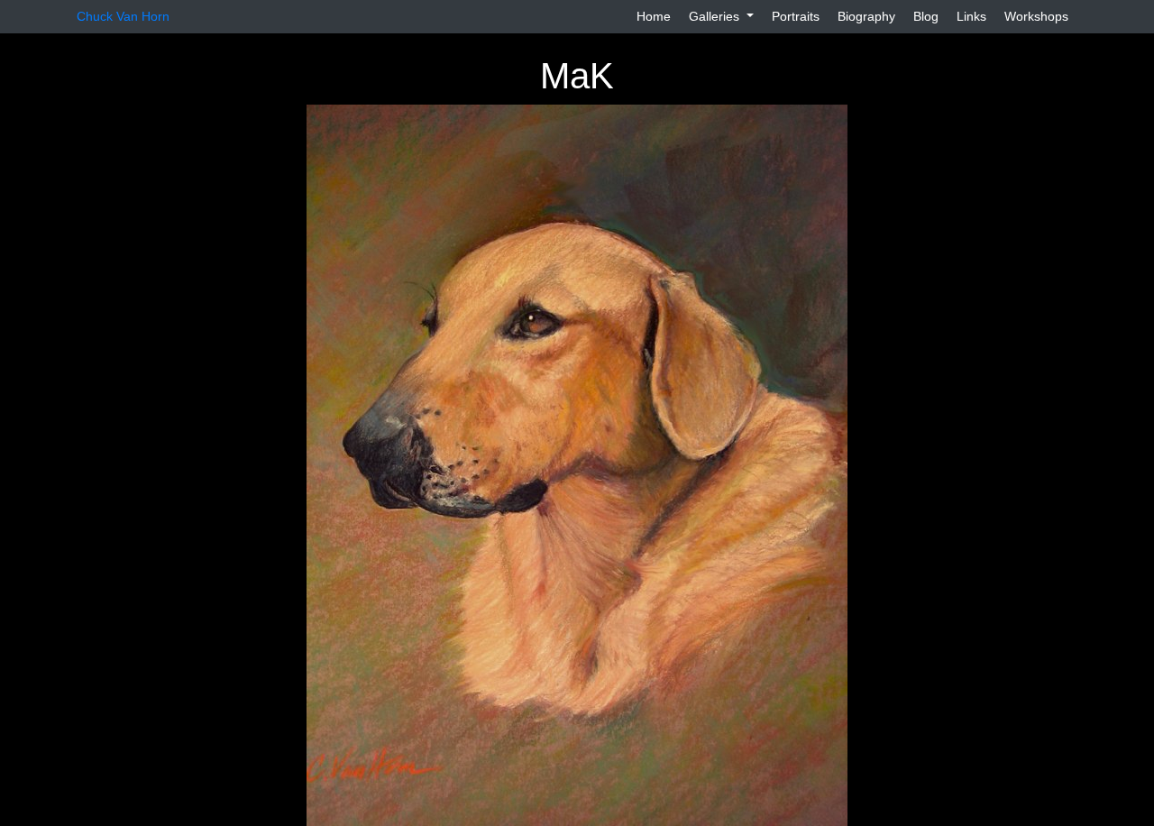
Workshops (1036, 16)
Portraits (796, 16)
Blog (926, 16)
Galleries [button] (716, 16)
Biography (866, 16)
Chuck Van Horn (123, 16)
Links (971, 16)
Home (654, 16)
